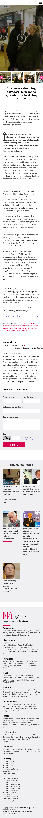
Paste (12, 718)
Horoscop (7, 758)
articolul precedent (12, 316)
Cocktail (25, 720)
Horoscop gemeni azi (11, 778)
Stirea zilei (22, 749)
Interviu (14, 749)
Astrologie (7, 772)
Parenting (36, 737)
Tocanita (18, 720)
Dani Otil (27, 647)
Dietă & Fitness (10, 701)
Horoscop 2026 (8, 761)
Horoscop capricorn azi (12, 784)
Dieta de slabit (8, 708)
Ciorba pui (15, 725)
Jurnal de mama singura (12, 739)
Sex (17, 633)
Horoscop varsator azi (11, 790)
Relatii (31, 631)
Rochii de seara (14, 676)
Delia (10, 649)
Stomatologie (8, 692)
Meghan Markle (9, 643)
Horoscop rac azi (9, 776)
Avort (31, 694)
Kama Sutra (23, 633)
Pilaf (26, 722)
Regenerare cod (27, 439)
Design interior (26, 737)
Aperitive (6, 722)
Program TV (13, 651)
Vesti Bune (30, 751)
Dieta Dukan (18, 704)
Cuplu (37, 631)
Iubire (5, 633)
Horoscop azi (8, 765)
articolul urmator (31, 316)
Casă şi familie (9, 732)
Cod (4, 434)
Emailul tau (27, 397)
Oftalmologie (23, 694)
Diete (5, 704)
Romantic (14, 631)
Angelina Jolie (8, 647)
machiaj (32, 323)
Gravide (25, 739)
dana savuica (18, 328)
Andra (5, 649)
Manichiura (11, 663)
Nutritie (36, 706)
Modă (5, 673)
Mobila (36, 735)
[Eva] (7, 2)
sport (20, 323)
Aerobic (15, 706)
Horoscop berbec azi (11, 799)
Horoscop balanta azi (11, 797)
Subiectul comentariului (14, 407)
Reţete (6, 716)
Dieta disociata (20, 708)
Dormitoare (15, 737)
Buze (25, 663)
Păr (4, 661)
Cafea (36, 718)
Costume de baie (9, 678)
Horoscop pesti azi (10, 792)
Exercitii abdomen (25, 706)
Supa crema (33, 720)
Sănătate (7, 687)
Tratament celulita (20, 665)
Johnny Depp (17, 645)
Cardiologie (13, 694)
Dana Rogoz (18, 647)
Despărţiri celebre (19, 751)
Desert (12, 722)
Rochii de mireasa (28, 676)
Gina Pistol (17, 649)
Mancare (6, 718)
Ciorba (17, 718)
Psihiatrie (23, 696)
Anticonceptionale (29, 692)
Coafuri (28, 661)
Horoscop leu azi (9, 794)
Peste (23, 718)
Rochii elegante (28, 678)
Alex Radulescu (22, 330)
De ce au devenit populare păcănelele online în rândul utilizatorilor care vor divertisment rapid (11, 494)
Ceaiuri (12, 690)
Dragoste (6, 631)
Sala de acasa (17, 710)
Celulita (31, 663)
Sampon (19, 663)
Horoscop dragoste (10, 767)
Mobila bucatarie (9, 735)
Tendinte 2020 (8, 682)
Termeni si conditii (28, 812)
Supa (5, 720)
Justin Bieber (27, 649)
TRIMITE (14, 444)
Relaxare (27, 704)
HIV (9, 696)
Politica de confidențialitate (11, 812)
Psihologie (24, 690)
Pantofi (19, 678)
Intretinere (7, 706)
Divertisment (9, 640)
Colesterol (17, 692)
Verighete (15, 680)
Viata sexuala (23, 631)
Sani (4, 663)
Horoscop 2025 (8, 763)
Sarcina (6, 690)
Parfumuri (21, 661)
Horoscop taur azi (9, 782)
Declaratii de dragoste (20, 635)
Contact (13, 814)
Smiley (33, 647)
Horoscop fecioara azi (11, 780)
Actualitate (8, 746)
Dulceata (10, 720)
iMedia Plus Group (24, 808)
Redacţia (5, 814)
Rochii (8, 661)
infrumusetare (27, 325)
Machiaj (35, 661)
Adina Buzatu (28, 328)
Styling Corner (11, 330)
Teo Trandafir (28, 645)
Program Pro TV (24, 651)
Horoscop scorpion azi (11, 786)
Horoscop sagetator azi (11, 788)
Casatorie (11, 633)
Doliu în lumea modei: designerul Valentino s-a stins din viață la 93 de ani (31, 491)
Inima (17, 690)
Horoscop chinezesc (10, 770)
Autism (13, 741)
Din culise (6, 749)
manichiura (17, 325)
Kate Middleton (21, 643)
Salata (31, 718)
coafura (25, 323)
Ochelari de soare (27, 680)
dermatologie (8, 325)
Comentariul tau (10, 417)
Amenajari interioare (25, 735)
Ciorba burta (24, 725)
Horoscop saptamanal (11, 801)
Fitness (10, 704)
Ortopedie (15, 696)
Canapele (6, 737)
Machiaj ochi (8, 665)
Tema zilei (30, 749)
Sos (27, 718)
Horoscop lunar (9, 774)
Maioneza (20, 722)
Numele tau (8, 397)
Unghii (14, 661)
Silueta (29, 708)
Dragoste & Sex (10, 628)
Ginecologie (33, 690)
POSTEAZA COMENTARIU (13, 345)
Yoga (33, 704)
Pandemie (9, 753)
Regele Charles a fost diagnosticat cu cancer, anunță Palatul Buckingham (10, 533)
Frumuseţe (8, 659)
